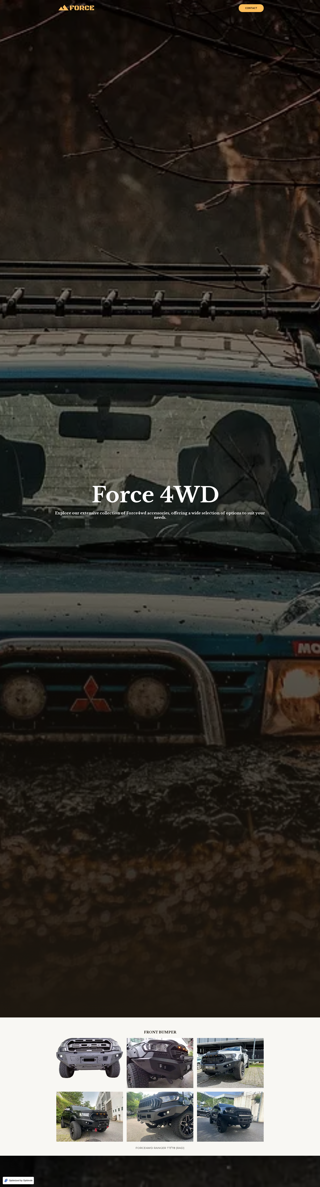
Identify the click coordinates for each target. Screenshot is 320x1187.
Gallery (197, 8)
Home (146, 8)
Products (222, 8)
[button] (223, 8)
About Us (171, 8)
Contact (251, 8)
